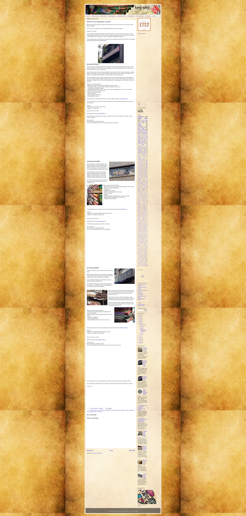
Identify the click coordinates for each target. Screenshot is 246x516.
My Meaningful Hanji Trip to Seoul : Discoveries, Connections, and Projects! (142, 407)
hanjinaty (122, 410)
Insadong (126, 410)
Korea (140, 172)
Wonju (139, 155)
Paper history (143, 205)
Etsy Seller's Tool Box (121, 16)
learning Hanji (140, 148)
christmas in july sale (142, 217)
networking (141, 183)
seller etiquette (145, 248)
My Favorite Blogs (139, 16)
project (144, 245)
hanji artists (141, 128)
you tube (144, 190)
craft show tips (140, 174)
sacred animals (145, 246)
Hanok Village (140, 171)
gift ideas (144, 228)
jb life (145, 234)
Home (88, 16)
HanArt (143, 196)
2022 (138, 194)
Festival (139, 127)
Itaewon (146, 171)
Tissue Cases (140, 294)
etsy (144, 127)
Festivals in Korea (142, 129)
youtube (139, 191)
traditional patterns (141, 189)
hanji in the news (141, 160)
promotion (141, 161)
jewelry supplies (140, 235)
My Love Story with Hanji (145, 461)
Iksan (139, 154)
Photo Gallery (131, 16)
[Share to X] (108, 408)
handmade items (142, 138)
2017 (140, 335)
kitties (141, 236)
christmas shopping (141, 218)
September (142, 324)
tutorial (139, 190)
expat (144, 156)
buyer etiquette (141, 213)
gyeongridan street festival (142, 230)
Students (139, 207)
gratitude (144, 229)
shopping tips (99, 411)
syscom (139, 257)
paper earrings (141, 241)
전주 (139, 265)
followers (140, 228)
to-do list (141, 258)
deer (145, 222)
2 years (143, 191)
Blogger (136, 511)
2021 (140, 318)
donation (139, 223)
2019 (140, 321)
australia (139, 212)
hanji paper (118, 410)
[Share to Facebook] (109, 408)
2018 (140, 323)
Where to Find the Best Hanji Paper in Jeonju (145, 448)
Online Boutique (111, 16)
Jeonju (139, 122)
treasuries (142, 259)
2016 (147, 191)
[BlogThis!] (107, 408)
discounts (146, 174)
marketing (140, 125)
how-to (145, 179)
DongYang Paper (93, 410)
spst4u (142, 254)
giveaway (139, 229)
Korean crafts (144, 137)
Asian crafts (145, 166)
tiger (138, 258)
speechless (139, 253)
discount (142, 144)
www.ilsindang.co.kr (123, 209)
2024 (140, 314)
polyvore (139, 245)
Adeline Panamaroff (144, 194)
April (141, 333)
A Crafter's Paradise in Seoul (145, 348)
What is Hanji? (103, 16)
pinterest (142, 242)
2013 (140, 342)
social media (140, 151)
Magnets (139, 288)
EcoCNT (139, 196)
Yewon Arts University (142, 208)
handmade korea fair (142, 159)
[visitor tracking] (141, 304)
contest (143, 219)
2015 (140, 339)
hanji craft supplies (106, 410)
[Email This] (106, 408)
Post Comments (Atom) (97, 453)
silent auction (144, 252)
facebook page (140, 225)
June (141, 328)
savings (141, 247)
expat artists (141, 176)
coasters (139, 219)
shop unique (140, 251)
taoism (145, 257)
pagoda (146, 240)
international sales (140, 234)
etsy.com (139, 145)
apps (145, 211)
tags (142, 257)
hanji (139, 134)
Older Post (132, 450)
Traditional (144, 207)
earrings (139, 224)
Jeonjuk (144, 202)
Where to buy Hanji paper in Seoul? (143, 330)
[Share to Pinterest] (111, 408)
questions (139, 246)
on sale (142, 240)
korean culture (145, 182)
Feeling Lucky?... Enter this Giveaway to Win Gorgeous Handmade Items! (142, 420)
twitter (147, 259)
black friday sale (144, 212)
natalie (146, 160)
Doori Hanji (99, 410)
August (141, 326)
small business (141, 142)
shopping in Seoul (93, 411)
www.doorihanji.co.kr (123, 98)
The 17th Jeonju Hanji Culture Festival (145, 476)
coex (145, 173)
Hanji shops (145, 168)
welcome (144, 262)
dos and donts (144, 223)
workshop (139, 264)
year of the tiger (144, 264)
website (140, 262)
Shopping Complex (141, 206)
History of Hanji (140, 199)
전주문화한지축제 (145, 265)
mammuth (127, 511)
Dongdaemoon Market (142, 195)
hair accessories (140, 231)
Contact (154, 16)
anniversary (139, 211)
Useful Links (147, 16)
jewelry (139, 182)
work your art (144, 263)
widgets (139, 263)
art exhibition (145, 172)
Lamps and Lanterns (142, 287)
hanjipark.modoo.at (124, 327)
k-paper (145, 235)
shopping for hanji (142, 150)
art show (140, 173)
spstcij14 (146, 254)
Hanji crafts (113, 410)
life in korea (146, 236)
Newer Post (90, 450)
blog (147, 143)
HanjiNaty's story (142, 170)
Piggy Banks (140, 293)
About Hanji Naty (94, 16)
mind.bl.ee (143, 239)
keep (138, 236)
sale (145, 149)
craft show (142, 121)
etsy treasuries (144, 224)
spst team (145, 132)
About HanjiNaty (142, 133)
